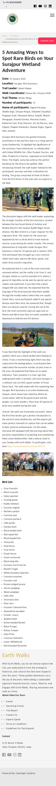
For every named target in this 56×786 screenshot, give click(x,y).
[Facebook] (35, 6)
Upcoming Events (15, 706)
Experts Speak (13, 719)
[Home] (12, 20)
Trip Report (14, 36)
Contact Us (11, 715)
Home (4, 36)
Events (9, 701)
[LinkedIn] (50, 6)
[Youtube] (40, 6)
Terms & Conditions (16, 724)
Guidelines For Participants (20, 728)
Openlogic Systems (25, 773)
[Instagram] (45, 6)
